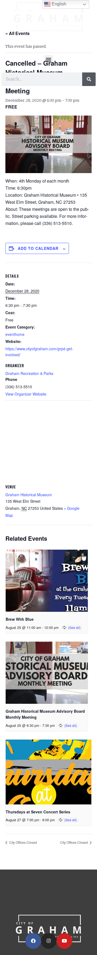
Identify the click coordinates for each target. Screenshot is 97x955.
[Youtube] (64, 941)
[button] (48, 59)
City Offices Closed (22, 842)
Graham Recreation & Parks (29, 373)
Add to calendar (38, 248)
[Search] (89, 79)
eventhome (15, 334)
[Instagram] (49, 941)
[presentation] (47, 581)
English (58, 4)
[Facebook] (33, 941)
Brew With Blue (20, 619)
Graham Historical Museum (28, 494)
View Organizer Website (25, 394)
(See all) (74, 627)
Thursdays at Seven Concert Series (38, 811)
